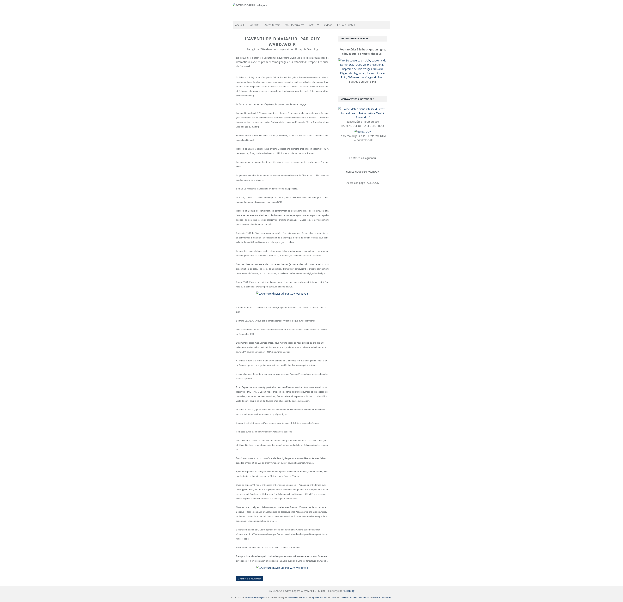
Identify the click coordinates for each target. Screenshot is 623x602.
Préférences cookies (382, 597)
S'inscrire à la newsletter (249, 578)
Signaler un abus (319, 597)
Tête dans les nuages (254, 597)
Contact (304, 597)
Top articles (292, 597)
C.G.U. (333, 597)
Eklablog (349, 591)
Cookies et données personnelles (355, 597)
